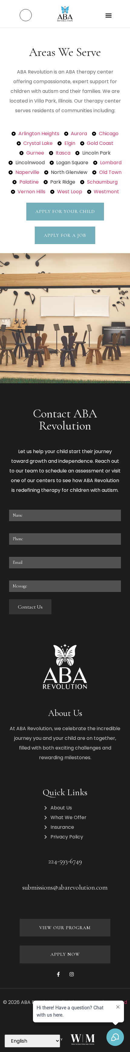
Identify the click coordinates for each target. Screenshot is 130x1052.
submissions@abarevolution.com (65, 887)
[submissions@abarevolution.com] (65, 877)
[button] (108, 15)
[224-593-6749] (65, 851)
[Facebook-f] (58, 974)
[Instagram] (71, 974)
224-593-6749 (65, 861)
